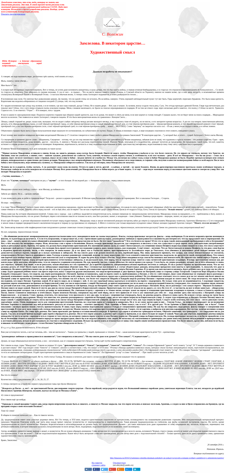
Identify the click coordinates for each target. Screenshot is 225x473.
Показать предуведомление (13, 14)
